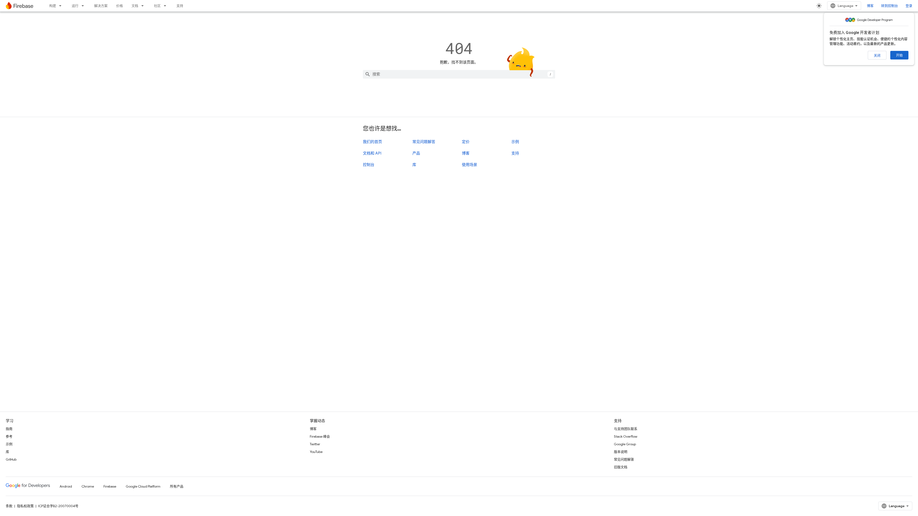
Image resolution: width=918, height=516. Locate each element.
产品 (416, 153)
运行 (75, 6)
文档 (134, 6)
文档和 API (372, 153)
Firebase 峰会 (320, 436)
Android (66, 486)
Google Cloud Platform (143, 486)
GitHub (11, 459)
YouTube (316, 452)
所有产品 (176, 486)
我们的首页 (372, 142)
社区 (157, 6)
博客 (870, 6)
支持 (179, 6)
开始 (899, 55)
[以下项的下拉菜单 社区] (166, 5)
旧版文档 (620, 467)
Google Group (625, 444)
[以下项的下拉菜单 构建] (61, 5)
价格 (119, 6)
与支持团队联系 (625, 429)
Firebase (110, 486)
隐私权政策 (25, 506)
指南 (9, 429)
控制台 (368, 164)
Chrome (88, 486)
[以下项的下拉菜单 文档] (144, 5)
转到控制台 (889, 6)
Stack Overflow (625, 436)
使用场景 (469, 164)
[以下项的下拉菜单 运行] (84, 5)
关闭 (877, 55)
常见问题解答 (423, 142)
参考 (9, 436)
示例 (515, 142)
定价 (466, 142)
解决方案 (101, 6)
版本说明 (620, 452)
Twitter (315, 444)
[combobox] (459, 74)
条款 (9, 506)
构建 (52, 6)
